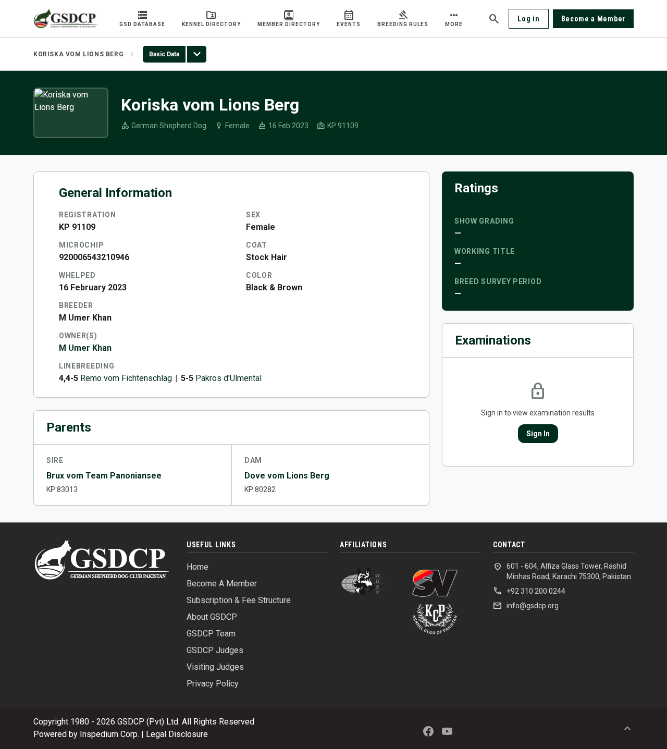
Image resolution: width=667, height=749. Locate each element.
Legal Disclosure (177, 734)
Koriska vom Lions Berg (78, 54)
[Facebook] (428, 731)
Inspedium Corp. (109, 734)
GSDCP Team (211, 634)
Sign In (538, 433)
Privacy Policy (213, 684)
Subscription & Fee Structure (239, 600)
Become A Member (222, 583)
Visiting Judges (215, 667)
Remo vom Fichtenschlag (126, 378)
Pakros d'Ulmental (228, 378)
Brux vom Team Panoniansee (104, 476)
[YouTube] (447, 731)
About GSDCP (212, 617)
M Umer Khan (85, 348)
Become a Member (593, 19)
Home (197, 567)
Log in (528, 19)
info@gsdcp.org (526, 605)
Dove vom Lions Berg (286, 476)
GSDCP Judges (215, 650)
